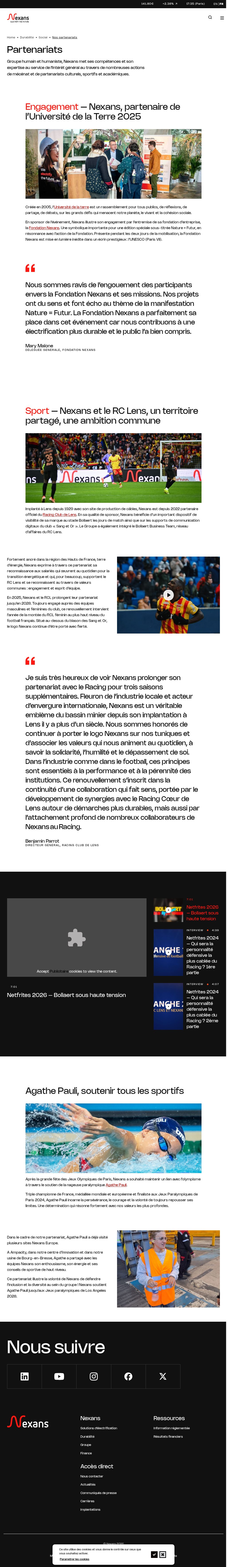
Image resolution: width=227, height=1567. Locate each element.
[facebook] (128, 1376)
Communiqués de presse (98, 1493)
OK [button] (154, 1554)
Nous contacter (91, 1476)
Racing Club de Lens (59, 515)
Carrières (87, 1501)
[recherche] (210, 17)
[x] (163, 1376)
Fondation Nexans (44, 228)
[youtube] (59, 1376)
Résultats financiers (168, 1436)
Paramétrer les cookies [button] (74, 1559)
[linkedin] (24, 1376)
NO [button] (162, 1554)
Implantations (90, 1509)
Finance (86, 1453)
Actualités (88, 1484)
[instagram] (93, 1376)
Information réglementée (172, 1428)
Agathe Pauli (116, 1185)
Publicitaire (59, 971)
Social (43, 37)
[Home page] (18, 19)
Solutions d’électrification (98, 1428)
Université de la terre (71, 207)
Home (11, 37)
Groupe (85, 1445)
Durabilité (27, 37)
